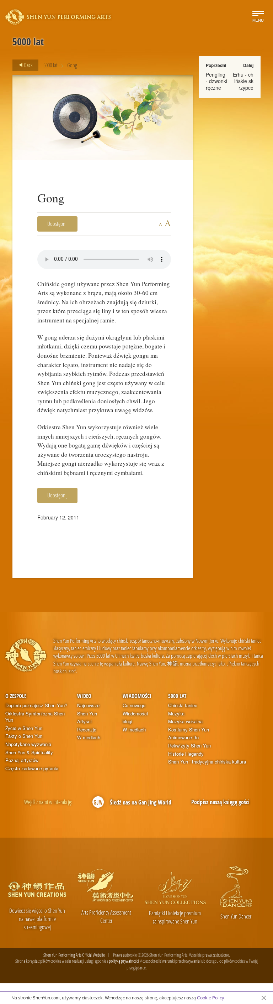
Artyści (84, 721)
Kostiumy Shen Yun (188, 729)
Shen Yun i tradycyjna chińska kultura (207, 762)
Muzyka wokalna (185, 721)
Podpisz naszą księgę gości (220, 802)
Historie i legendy (186, 754)
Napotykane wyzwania (28, 744)
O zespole (15, 695)
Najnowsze (88, 705)
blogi (127, 721)
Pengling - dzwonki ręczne (216, 81)
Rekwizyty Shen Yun (189, 745)
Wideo (84, 695)
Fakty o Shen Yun (23, 736)
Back (27, 64)
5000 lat (50, 65)
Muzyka (176, 713)
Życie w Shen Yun (23, 728)
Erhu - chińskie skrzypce (243, 81)
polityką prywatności (124, 961)
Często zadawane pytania (31, 768)
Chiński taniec (182, 705)
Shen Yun (87, 713)
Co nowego (134, 705)
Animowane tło (183, 737)
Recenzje (86, 729)
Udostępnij (57, 224)
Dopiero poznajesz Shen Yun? (36, 705)
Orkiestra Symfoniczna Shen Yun (35, 717)
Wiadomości (137, 695)
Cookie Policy (210, 997)
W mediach (88, 737)
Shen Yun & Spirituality (29, 752)
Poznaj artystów (21, 760)
